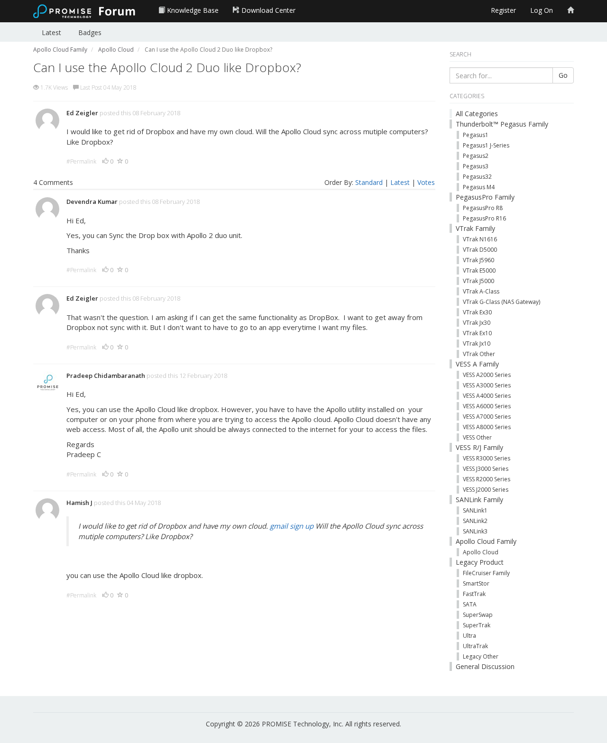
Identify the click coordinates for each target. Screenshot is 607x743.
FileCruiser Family (486, 573)
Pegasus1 (475, 135)
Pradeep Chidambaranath (105, 375)
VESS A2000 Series (487, 375)
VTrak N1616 (480, 239)
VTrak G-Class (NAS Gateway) (501, 302)
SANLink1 (475, 510)
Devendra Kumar (92, 201)
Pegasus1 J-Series (486, 145)
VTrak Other (479, 354)
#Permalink (81, 161)
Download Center (267, 10)
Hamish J (79, 502)
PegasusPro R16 (484, 218)
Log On (541, 10)
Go (563, 75)
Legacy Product (480, 562)
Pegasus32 (477, 177)
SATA (470, 604)
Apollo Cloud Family (486, 541)
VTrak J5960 (478, 260)
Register (503, 10)
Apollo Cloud (480, 552)
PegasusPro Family (485, 197)
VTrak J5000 (478, 281)
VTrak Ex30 (477, 312)
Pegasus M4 (479, 187)
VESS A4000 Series (487, 396)
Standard (369, 182)
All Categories (477, 113)
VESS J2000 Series (485, 490)
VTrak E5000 (479, 270)
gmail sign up (291, 526)
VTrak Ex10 (477, 333)
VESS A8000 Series (487, 427)
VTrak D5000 (480, 250)
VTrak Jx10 (476, 343)
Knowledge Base (192, 10)
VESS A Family (477, 363)
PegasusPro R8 (483, 208)
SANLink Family (479, 499)
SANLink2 (475, 521)
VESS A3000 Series (487, 385)
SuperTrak (476, 625)
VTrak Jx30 (476, 323)
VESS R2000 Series (486, 479)
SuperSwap (478, 615)
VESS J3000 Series (485, 469)
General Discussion (485, 666)
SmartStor (476, 583)
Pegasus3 (475, 166)
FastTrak (474, 594)
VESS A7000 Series (487, 417)
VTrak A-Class (481, 291)
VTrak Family (475, 228)
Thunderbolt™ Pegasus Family (502, 123)
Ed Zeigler (82, 113)
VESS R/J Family (479, 447)
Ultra (469, 636)
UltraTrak (475, 646)
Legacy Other (480, 656)
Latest (51, 32)
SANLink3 (475, 531)
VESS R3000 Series (486, 458)
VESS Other (477, 437)
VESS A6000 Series (487, 406)
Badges (89, 32)
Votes (426, 182)
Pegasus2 (475, 156)
